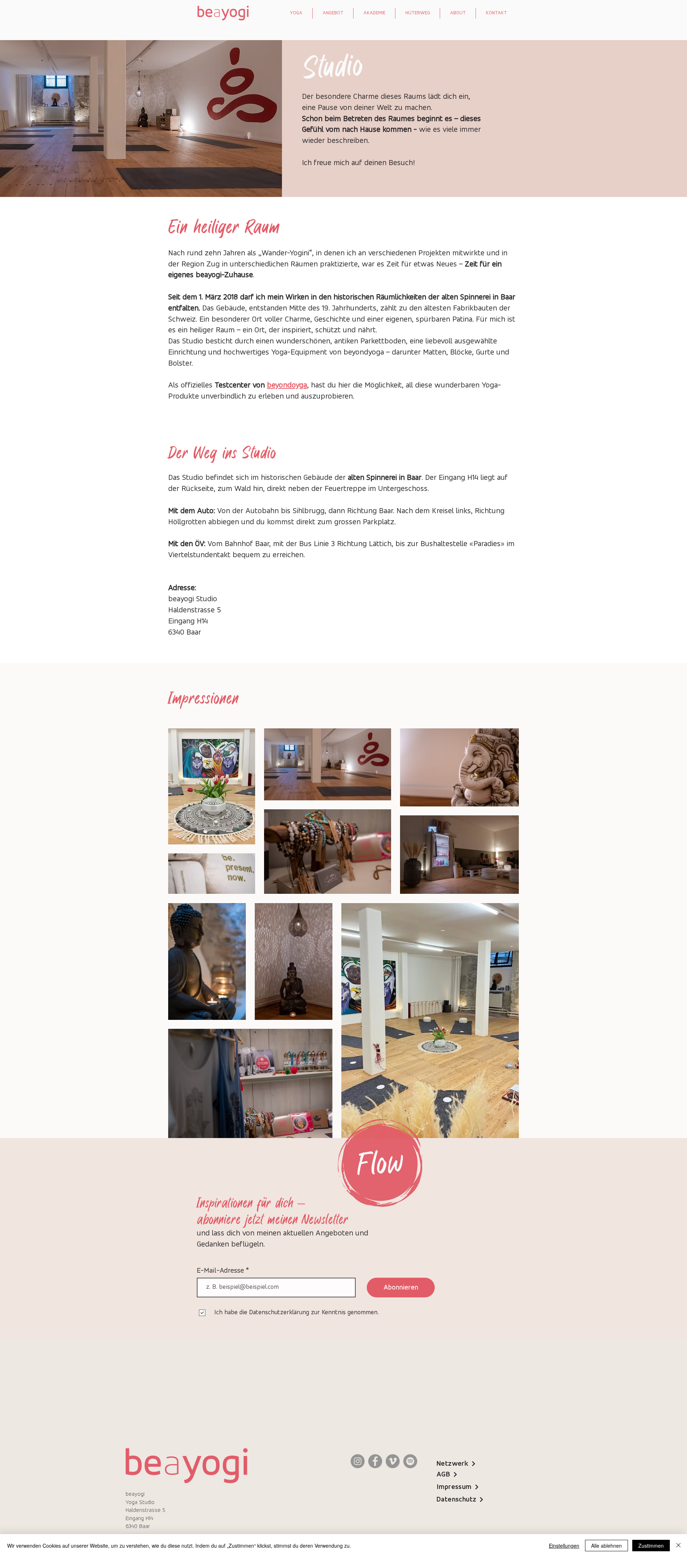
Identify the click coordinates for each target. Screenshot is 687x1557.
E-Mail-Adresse (221, 1270)
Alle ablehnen (606, 1545)
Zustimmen (651, 1545)
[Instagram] (358, 1461)
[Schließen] (678, 1545)
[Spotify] (410, 1461)
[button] (296, 13)
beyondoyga (287, 385)
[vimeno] (393, 1461)
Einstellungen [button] (564, 1545)
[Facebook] (375, 1461)
